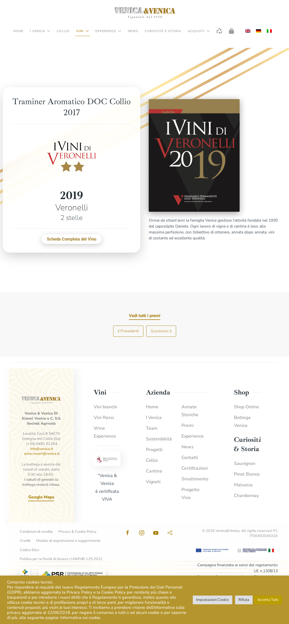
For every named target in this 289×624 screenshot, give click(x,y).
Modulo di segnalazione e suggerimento (68, 540)
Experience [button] (105, 31)
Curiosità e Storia (163, 31)
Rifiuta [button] (243, 599)
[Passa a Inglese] (247, 31)
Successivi (159, 331)
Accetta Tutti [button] (268, 599)
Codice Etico (29, 549)
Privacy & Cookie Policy (77, 531)
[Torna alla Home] (144, 13)
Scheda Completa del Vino (71, 239)
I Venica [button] (37, 31)
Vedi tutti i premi (144, 316)
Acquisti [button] (196, 31)
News (133, 31)
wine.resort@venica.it (42, 453)
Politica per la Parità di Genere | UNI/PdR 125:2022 (61, 558)
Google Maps (41, 497)
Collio (63, 31)
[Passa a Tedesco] (258, 31)
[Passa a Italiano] (269, 31)
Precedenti (130, 331)
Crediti (25, 540)
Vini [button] (80, 31)
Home (18, 31)
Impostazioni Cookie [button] (212, 599)
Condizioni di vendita (36, 531)
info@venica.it (41, 448)
